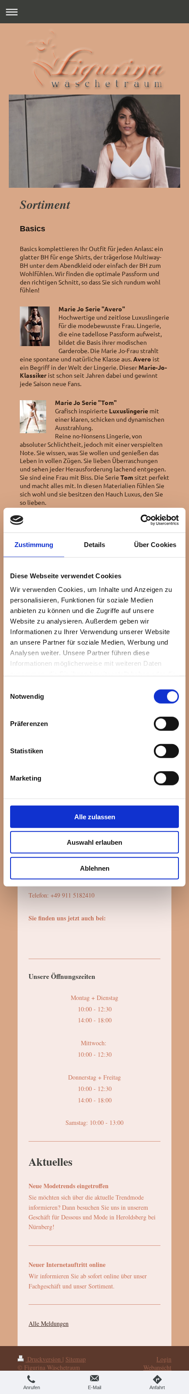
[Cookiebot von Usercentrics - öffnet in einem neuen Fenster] (140, 520)
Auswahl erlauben (94, 842)
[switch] (166, 723)
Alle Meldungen (49, 1323)
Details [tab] (94, 544)
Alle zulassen (94, 816)
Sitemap (75, 1359)
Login (163, 1359)
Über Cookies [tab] (155, 544)
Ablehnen (94, 868)
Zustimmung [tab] (34, 544)
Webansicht (157, 1367)
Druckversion (43, 1359)
